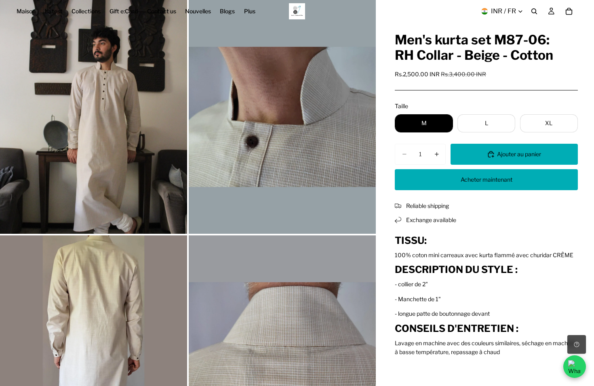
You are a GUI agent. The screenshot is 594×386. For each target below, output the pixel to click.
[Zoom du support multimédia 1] (93, 117)
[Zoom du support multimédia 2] (282, 117)
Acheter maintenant (486, 179)
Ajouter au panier (519, 154)
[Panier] (569, 11)
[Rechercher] (534, 11)
